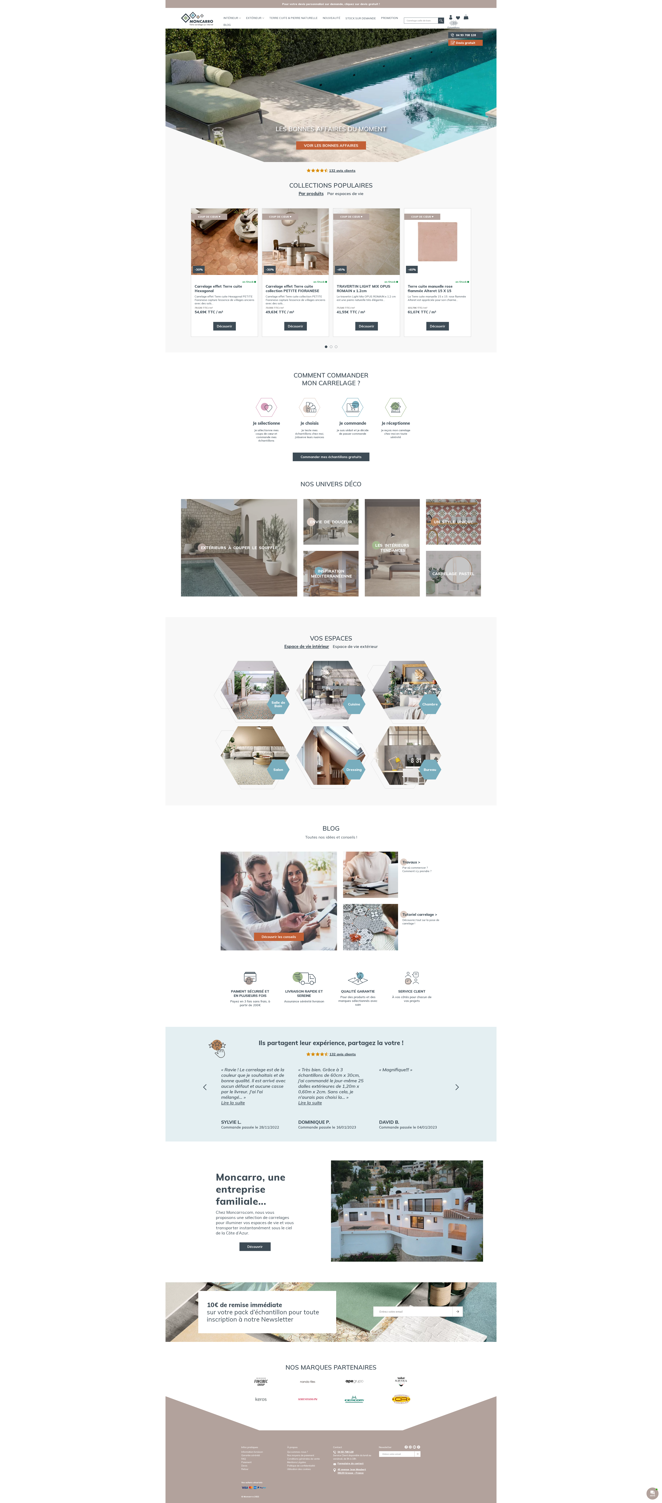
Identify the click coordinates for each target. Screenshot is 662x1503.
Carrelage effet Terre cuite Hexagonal (218, 288)
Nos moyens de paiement (300, 1455)
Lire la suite (233, 1103)
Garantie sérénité (250, 1455)
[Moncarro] (197, 19)
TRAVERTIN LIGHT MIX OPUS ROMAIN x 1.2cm (363, 288)
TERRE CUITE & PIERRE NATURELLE (293, 18)
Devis (244, 1465)
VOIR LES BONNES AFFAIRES (331, 145)
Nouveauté (331, 18)
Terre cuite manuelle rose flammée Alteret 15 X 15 (430, 288)
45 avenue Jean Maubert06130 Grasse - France (352, 1471)
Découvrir (224, 326)
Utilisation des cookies (299, 1469)
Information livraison (252, 1451)
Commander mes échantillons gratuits (331, 457)
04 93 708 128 (466, 35)
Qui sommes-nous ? (297, 1451)
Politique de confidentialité (301, 1465)
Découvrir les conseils (279, 937)
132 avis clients (342, 170)
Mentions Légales (296, 1462)
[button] (326, 346)
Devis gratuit (465, 43)
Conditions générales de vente (303, 1458)
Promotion (389, 18)
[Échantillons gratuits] (453, 23)
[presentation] (205, 1087)
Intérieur (230, 18)
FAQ (243, 1458)
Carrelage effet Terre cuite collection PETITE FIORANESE (292, 288)
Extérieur (253, 18)
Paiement (246, 1462)
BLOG (227, 25)
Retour (244, 1469)
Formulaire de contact (351, 1463)
